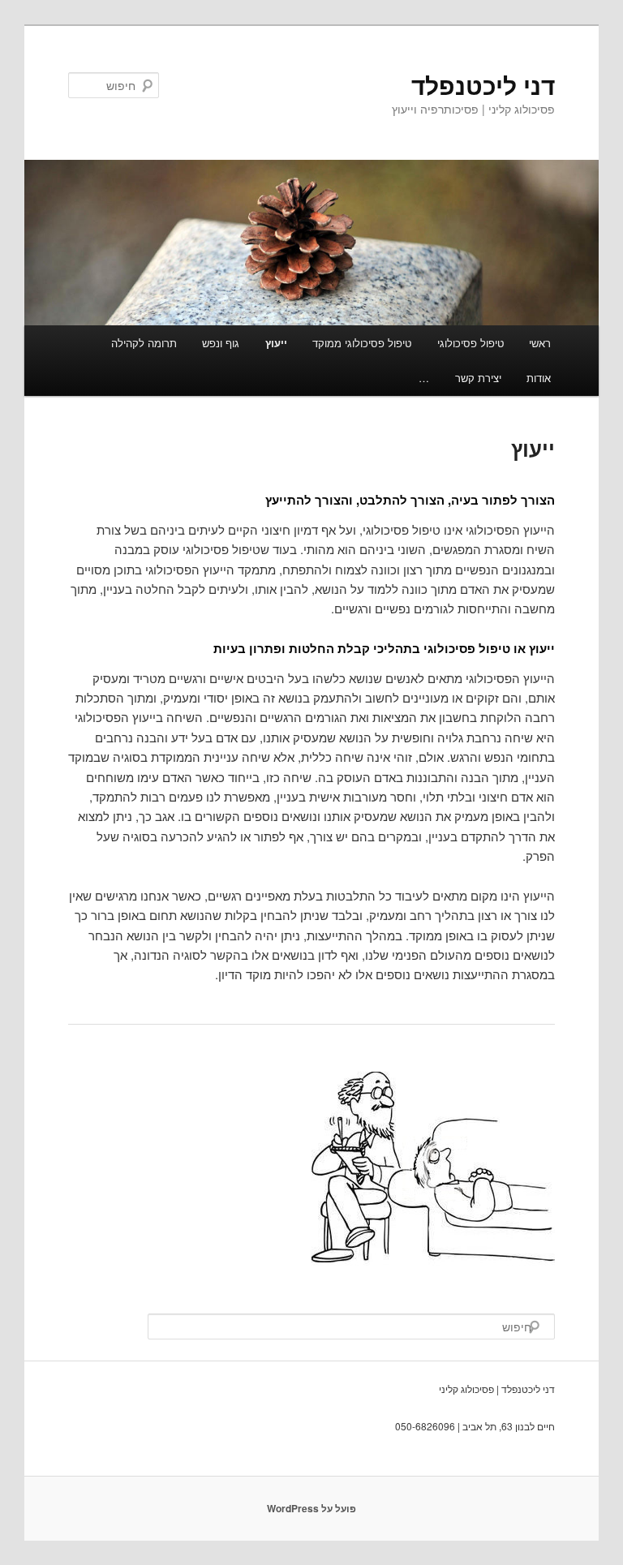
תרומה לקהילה (144, 342)
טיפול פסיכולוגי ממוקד (361, 342)
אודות (538, 377)
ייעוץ (276, 342)
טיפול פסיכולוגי (470, 342)
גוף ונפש (220, 342)
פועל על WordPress (311, 1508)
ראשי (540, 342)
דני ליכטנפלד (483, 84)
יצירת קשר (478, 377)
